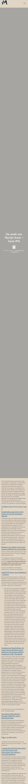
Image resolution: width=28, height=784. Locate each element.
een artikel (4, 760)
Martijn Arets (20, 250)
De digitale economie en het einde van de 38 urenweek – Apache (12, 514)
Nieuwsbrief (15, 252)
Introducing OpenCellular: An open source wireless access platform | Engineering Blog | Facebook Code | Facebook (12, 651)
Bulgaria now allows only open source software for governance (13, 548)
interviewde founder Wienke (9, 701)
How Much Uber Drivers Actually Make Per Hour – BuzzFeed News (11, 716)
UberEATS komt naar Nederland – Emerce (13, 573)
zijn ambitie (10, 692)
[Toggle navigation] (25, 3)
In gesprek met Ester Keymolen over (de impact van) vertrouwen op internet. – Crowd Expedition (13, 751)
